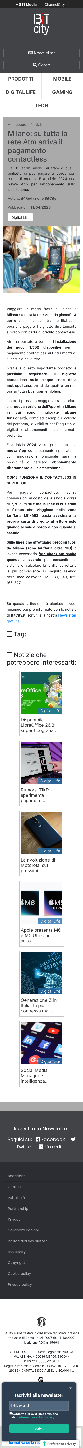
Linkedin (54, 1146)
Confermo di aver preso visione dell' (35, 1415)
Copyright (16, 1262)
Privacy (14, 1219)
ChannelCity (54, 4)
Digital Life (21, 92)
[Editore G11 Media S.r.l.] (41, 1381)
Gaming (62, 92)
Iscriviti (39, 1428)
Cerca (43, 65)
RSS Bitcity (17, 1252)
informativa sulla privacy (36, 1417)
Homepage (17, 124)
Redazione (17, 1175)
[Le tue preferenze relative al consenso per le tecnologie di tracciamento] (59, 1444)
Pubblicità (16, 1197)
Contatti (15, 1186)
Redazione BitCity (40, 198)
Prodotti (20, 79)
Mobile (62, 79)
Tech (41, 105)
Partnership (18, 1208)
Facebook (52, 1139)
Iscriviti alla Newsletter (41, 1128)
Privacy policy (20, 1284)
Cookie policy (19, 1273)
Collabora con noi (23, 1230)
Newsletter (44, 53)
